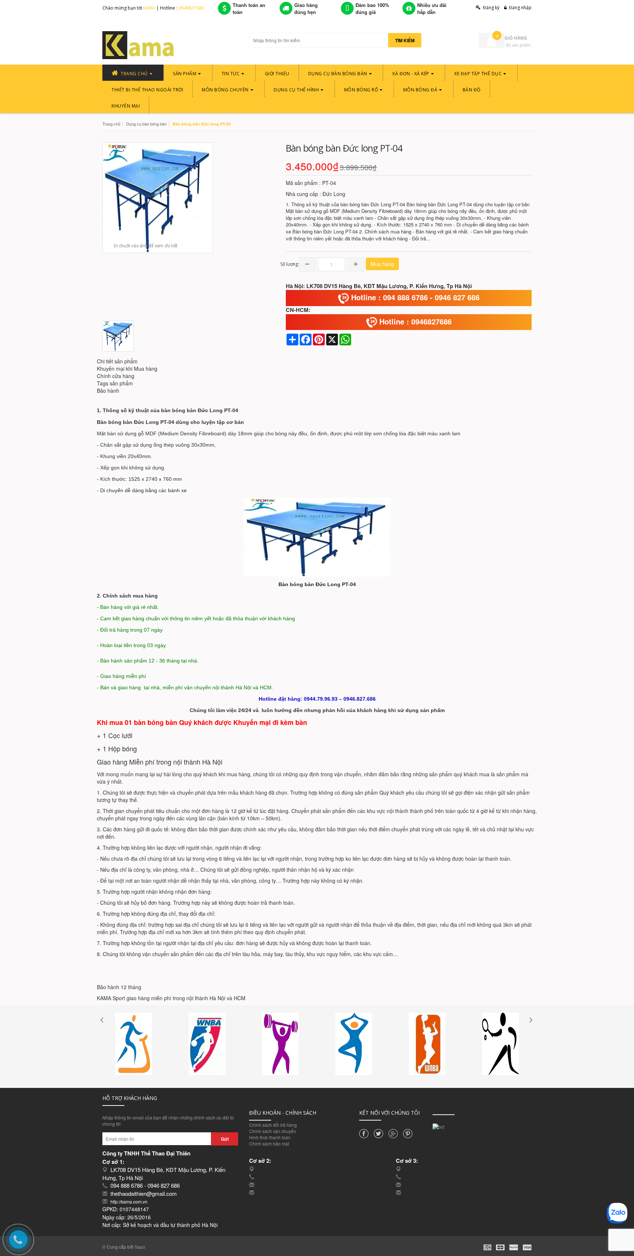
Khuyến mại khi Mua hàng (127, 368)
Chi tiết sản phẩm (117, 361)
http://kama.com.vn (128, 1201)
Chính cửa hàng (115, 376)
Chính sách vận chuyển (272, 1131)
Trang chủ (111, 124)
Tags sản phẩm (115, 383)
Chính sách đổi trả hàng (273, 1125)
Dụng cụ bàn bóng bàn (146, 124)
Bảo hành (108, 390)
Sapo (140, 1247)
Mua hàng (382, 264)
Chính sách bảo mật (269, 1143)
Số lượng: (289, 264)
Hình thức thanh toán (270, 1137)
